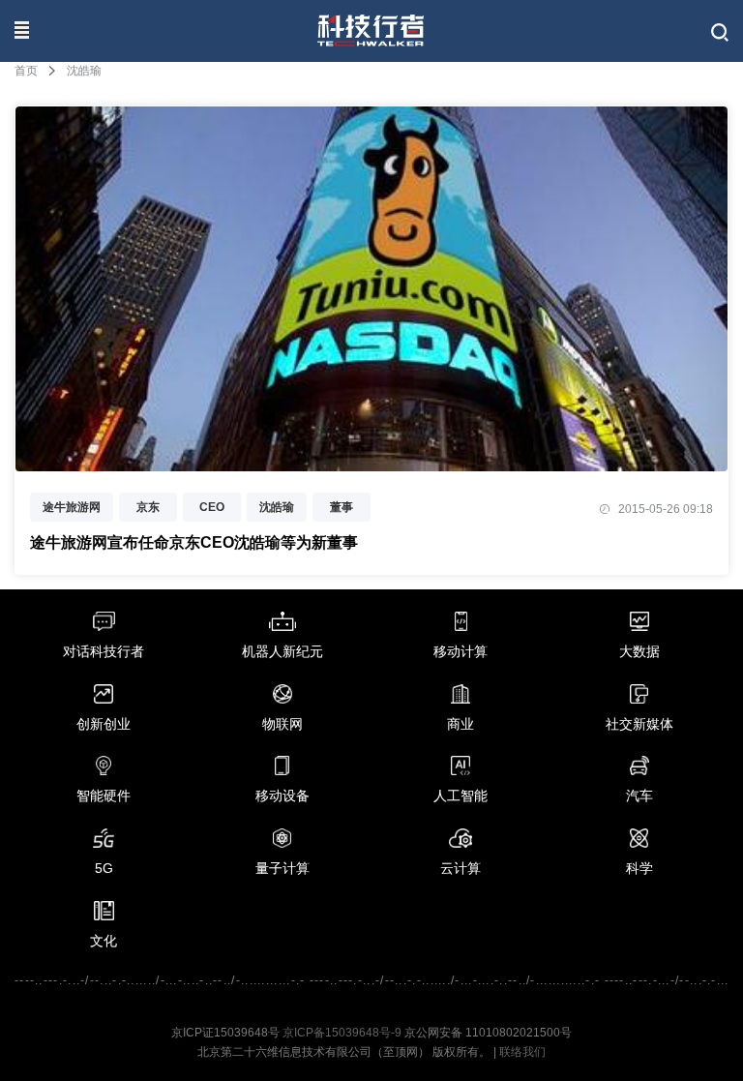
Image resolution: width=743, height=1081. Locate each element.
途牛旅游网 (72, 507)
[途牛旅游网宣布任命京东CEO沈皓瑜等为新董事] (371, 460)
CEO (211, 507)
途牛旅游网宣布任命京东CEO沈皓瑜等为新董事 (194, 542)
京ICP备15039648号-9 (341, 1032)
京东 (148, 507)
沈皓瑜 (276, 507)
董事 (341, 507)
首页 (26, 70)
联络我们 (522, 1052)
